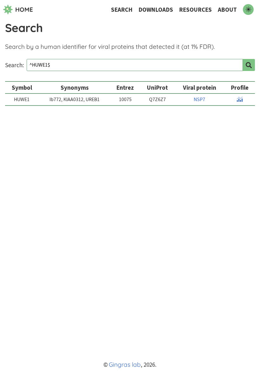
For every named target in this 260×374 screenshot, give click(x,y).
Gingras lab (125, 364)
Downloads (156, 10)
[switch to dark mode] (248, 9)
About (227, 10)
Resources (195, 10)
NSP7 (199, 99)
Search (122, 10)
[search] (249, 65)
